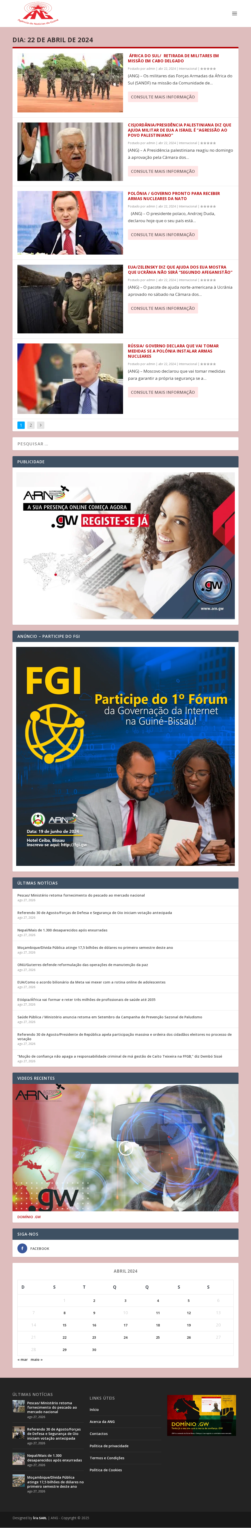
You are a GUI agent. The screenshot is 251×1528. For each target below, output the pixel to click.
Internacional (188, 69)
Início (94, 1409)
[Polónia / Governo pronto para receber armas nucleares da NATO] (70, 222)
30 (94, 1349)
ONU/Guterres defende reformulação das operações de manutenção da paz (82, 964)
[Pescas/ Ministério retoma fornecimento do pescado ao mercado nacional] (19, 1406)
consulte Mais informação (163, 97)
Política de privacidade (109, 1446)
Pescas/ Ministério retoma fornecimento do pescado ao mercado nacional (81, 895)
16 (94, 1325)
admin (150, 69)
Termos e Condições (107, 1458)
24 (125, 1337)
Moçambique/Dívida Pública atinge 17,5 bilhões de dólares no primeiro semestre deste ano (95, 947)
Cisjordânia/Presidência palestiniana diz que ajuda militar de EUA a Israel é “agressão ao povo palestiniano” (179, 130)
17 (125, 1325)
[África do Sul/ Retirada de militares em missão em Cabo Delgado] (70, 82)
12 (189, 1312)
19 (189, 1325)
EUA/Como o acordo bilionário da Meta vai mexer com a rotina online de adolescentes (91, 982)
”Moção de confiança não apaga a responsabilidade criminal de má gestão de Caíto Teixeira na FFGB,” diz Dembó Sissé (119, 1056)
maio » (37, 1359)
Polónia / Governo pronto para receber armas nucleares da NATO (174, 196)
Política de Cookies (106, 1470)
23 (94, 1337)
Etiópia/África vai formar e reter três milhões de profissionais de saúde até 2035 (86, 999)
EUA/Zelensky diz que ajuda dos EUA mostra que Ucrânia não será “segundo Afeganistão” (180, 269)
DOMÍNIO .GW (29, 1217)
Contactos (99, 1433)
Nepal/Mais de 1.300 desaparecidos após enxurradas (62, 930)
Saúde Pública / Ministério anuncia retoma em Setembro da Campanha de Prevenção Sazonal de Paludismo (109, 1017)
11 (158, 1312)
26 (189, 1337)
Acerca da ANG (102, 1421)
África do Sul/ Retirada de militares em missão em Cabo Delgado (173, 58)
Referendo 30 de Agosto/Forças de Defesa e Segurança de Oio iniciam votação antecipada (94, 912)
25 (158, 1337)
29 (64, 1349)
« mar (22, 1359)
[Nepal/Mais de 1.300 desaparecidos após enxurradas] (19, 1459)
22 (64, 1337)
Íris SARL (40, 1518)
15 (64, 1325)
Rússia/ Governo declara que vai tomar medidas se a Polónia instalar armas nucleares (173, 351)
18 (158, 1325)
